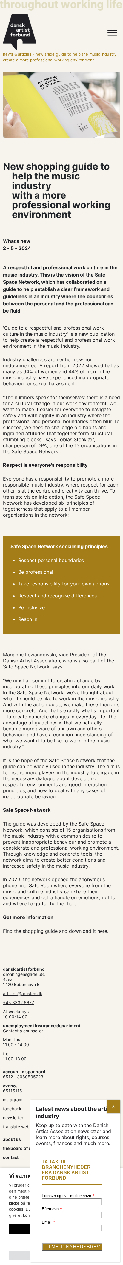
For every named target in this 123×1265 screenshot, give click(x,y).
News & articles (17, 54)
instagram (12, 1099)
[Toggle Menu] (112, 33)
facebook (12, 1108)
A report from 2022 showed (71, 365)
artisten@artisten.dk (22, 993)
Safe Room (41, 885)
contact (11, 1157)
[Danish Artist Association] (44, 31)
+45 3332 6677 (18, 1002)
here (102, 931)
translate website (19, 1126)
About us (12, 1139)
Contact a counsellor (23, 1030)
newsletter (13, 1117)
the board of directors (25, 1148)
